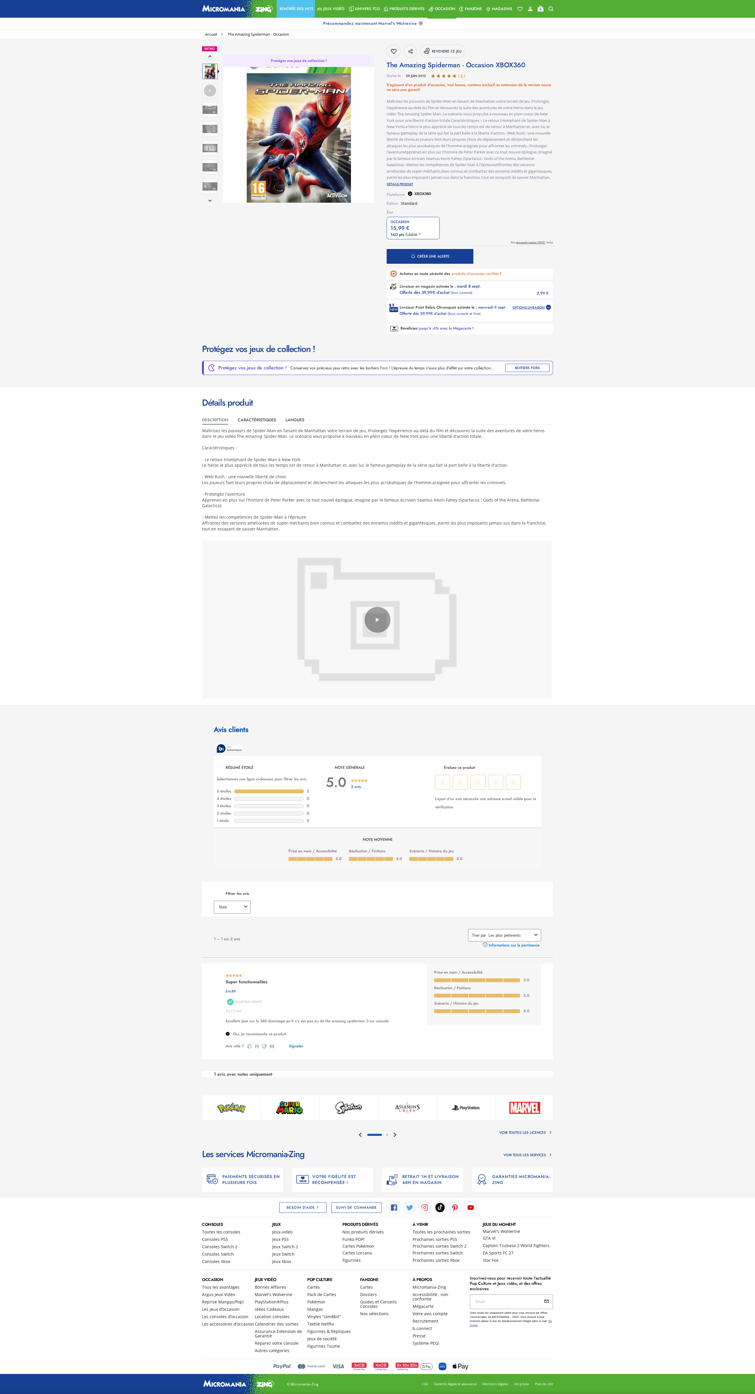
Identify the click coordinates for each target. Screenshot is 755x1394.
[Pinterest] (455, 1207)
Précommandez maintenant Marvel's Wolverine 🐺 (374, 23)
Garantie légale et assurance (455, 1384)
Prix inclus (532, 242)
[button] (296, 9)
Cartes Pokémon (358, 1246)
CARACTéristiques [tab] (257, 420)
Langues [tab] (294, 420)
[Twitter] (409, 1207)
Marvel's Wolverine (501, 1231)
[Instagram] (424, 1207)
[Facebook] (394, 1207)
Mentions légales (495, 1384)
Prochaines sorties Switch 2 (440, 1246)
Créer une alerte (433, 256)
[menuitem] (296, 9)
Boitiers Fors (527, 368)
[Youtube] (471, 1207)
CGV (425, 1384)
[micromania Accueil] (236, 9)
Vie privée (521, 1384)
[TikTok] (440, 1207)
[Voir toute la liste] (520, 9)
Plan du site (544, 1384)
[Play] (377, 620)
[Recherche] (550, 9)
